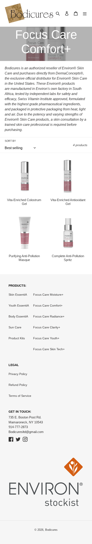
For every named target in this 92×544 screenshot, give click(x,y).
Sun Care (15, 327)
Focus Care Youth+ (46, 338)
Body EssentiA (18, 316)
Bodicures (51, 529)
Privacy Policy (18, 374)
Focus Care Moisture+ (48, 294)
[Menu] (84, 13)
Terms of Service (20, 395)
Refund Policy (18, 385)
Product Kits (17, 338)
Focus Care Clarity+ (46, 327)
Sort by (10, 140)
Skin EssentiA (18, 294)
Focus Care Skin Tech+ (49, 349)
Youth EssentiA (19, 305)
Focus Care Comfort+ (47, 305)
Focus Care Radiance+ (48, 316)
